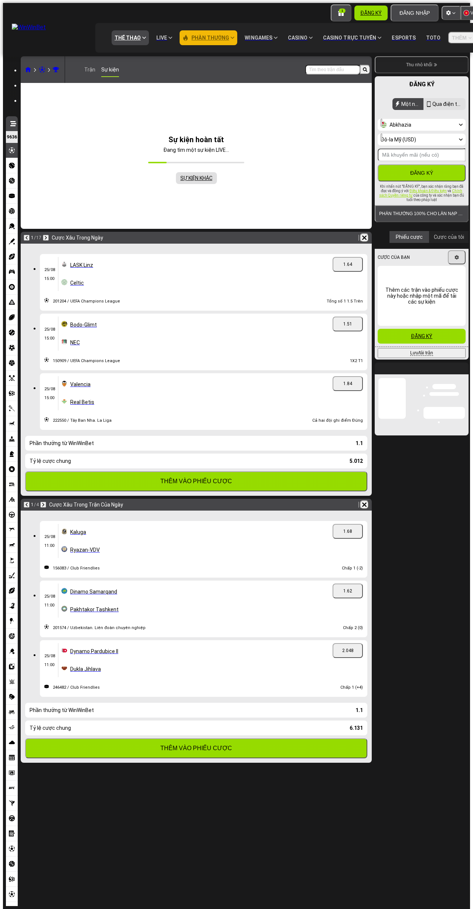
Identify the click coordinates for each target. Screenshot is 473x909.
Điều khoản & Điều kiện (428, 191)
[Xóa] (364, 237)
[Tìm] (365, 69)
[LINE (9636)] (28, 69)
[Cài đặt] (451, 13)
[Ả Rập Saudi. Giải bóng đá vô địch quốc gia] (55, 69)
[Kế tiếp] (46, 238)
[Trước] (27, 238)
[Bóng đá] (42, 69)
